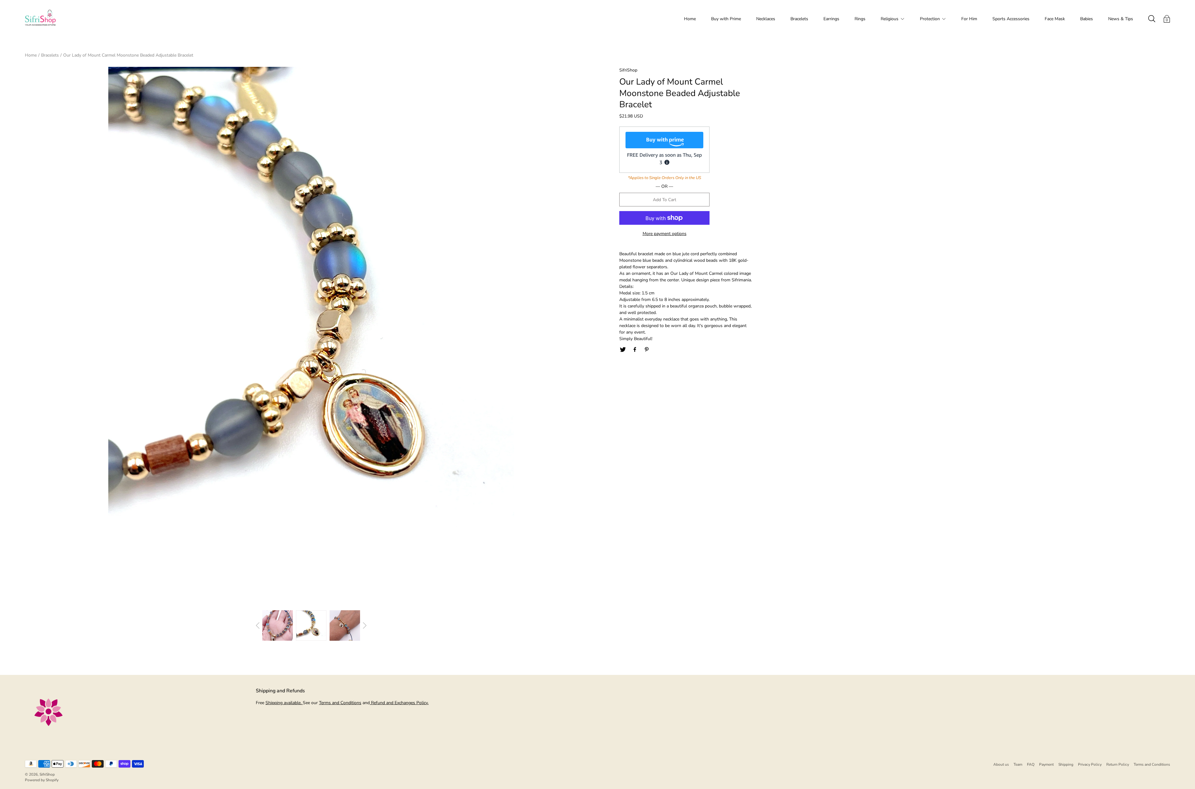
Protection (930, 19)
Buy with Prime (726, 19)
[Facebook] (635, 349)
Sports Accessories (1010, 19)
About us (1001, 764)
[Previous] (257, 625)
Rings (860, 19)
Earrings (831, 19)
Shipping (1065, 764)
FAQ (1030, 764)
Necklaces (765, 19)
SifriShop (47, 774)
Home (690, 19)
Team (1018, 764)
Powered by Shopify (42, 779)
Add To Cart (664, 200)
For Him (969, 19)
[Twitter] (622, 349)
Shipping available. (284, 703)
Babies (1086, 19)
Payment (1046, 764)
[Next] (364, 625)
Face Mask (1055, 19)
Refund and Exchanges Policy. (399, 703)
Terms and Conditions (340, 703)
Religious (889, 19)
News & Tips (1120, 19)
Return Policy (1117, 764)
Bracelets (799, 19)
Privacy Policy (1090, 764)
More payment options (665, 234)
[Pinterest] (647, 349)
